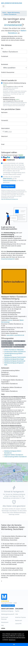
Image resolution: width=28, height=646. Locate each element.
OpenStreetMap (20, 481)
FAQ (2, 625)
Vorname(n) (4, 120)
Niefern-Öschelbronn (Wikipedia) (14, 349)
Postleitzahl (4, 56)
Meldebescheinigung (7, 611)
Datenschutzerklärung (9, 180)
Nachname (4, 112)
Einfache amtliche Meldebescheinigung (14, 84)
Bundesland (4, 64)
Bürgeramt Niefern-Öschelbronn (13, 455)
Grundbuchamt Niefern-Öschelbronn (15, 351)
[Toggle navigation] (3, 6)
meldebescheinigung (11, 3)
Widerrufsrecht (7, 178)
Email (2, 144)
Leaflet (14, 481)
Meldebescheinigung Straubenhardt (14, 361)
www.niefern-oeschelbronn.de (15, 335)
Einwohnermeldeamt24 (8, 259)
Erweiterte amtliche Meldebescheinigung (11, 98)
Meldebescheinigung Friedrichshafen (15, 357)
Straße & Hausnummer (7, 72)
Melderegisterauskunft (7, 614)
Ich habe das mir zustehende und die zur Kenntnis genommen (13, 179)
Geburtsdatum (5, 128)
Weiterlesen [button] (12, 639)
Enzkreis (9, 320)
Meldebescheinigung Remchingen (14, 359)
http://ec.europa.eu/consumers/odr (9, 199)
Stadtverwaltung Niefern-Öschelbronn (15, 456)
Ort (2, 48)
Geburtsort (4, 136)
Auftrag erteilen (8, 186)
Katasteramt (4, 622)
